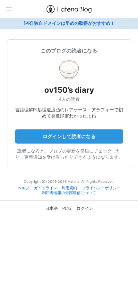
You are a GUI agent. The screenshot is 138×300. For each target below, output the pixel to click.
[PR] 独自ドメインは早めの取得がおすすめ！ (69, 23)
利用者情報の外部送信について (69, 193)
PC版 (67, 208)
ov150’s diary (69, 90)
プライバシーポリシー (101, 188)
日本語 (51, 208)
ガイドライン (45, 188)
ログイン (84, 208)
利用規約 (69, 188)
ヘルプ (23, 188)
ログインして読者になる (69, 136)
